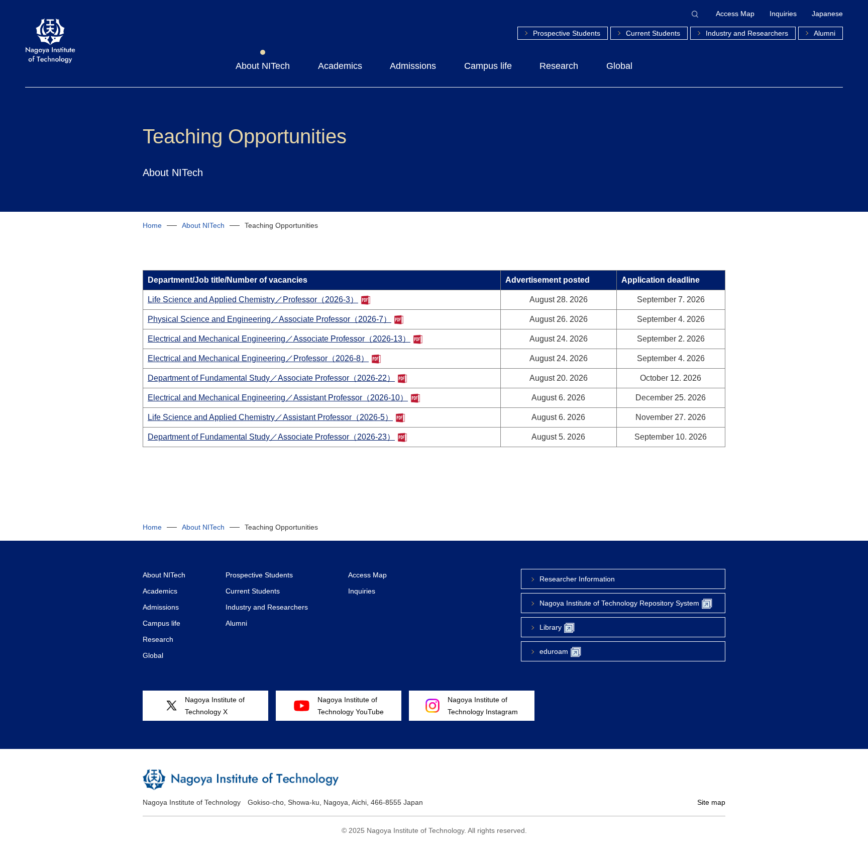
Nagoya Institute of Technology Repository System (619, 603)
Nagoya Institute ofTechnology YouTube (350, 706)
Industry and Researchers (747, 33)
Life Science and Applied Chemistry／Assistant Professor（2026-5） (270, 417)
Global (619, 66)
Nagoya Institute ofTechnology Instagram (483, 706)
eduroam (553, 651)
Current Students (653, 33)
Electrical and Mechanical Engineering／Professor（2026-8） (258, 358)
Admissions (413, 66)
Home (152, 225)
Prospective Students (566, 33)
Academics (340, 66)
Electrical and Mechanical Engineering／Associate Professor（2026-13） (279, 338)
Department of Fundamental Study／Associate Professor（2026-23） (271, 437)
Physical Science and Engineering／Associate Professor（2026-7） (269, 319)
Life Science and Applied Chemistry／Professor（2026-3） (253, 299)
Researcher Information (577, 579)
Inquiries (783, 13)
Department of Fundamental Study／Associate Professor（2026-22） (271, 378)
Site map (711, 802)
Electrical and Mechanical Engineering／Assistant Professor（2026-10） (278, 397)
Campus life (488, 66)
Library (550, 627)
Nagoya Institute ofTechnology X (215, 706)
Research (558, 66)
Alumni (824, 33)
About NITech (263, 66)
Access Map (735, 13)
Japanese (827, 13)
